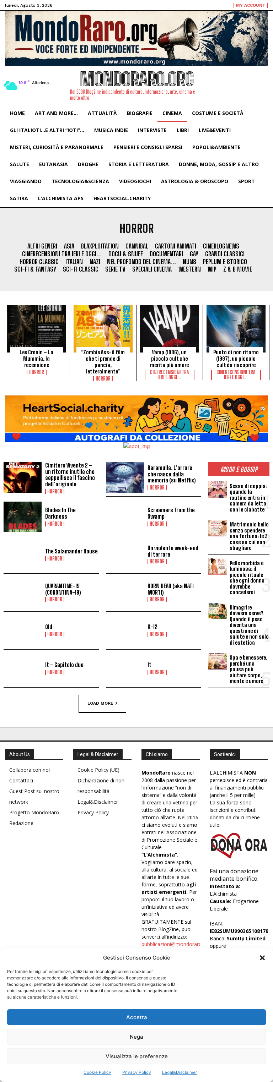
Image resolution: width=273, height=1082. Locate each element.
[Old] (23, 630)
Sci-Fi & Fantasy (35, 269)
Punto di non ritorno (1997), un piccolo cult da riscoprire (236, 358)
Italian (74, 262)
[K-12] (125, 630)
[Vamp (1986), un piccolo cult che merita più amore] (169, 329)
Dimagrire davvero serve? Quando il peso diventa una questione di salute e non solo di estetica (249, 625)
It (149, 664)
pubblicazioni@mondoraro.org (176, 944)
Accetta (136, 1017)
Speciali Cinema (152, 269)
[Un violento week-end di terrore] (125, 555)
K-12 (152, 626)
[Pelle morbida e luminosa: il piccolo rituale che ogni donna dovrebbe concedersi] (217, 566)
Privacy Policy (136, 1072)
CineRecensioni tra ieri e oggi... (62, 254)
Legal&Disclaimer (179, 1072)
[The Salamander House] (23, 555)
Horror (36, 372)
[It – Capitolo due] (23, 668)
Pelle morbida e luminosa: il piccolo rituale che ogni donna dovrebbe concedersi (247, 578)
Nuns (189, 262)
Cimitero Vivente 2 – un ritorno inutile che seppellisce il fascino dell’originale (70, 474)
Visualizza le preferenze (137, 1056)
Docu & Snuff (125, 254)
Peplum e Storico (225, 262)
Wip (212, 269)
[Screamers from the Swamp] (125, 517)
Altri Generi (42, 246)
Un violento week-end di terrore (173, 551)
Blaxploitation (100, 246)
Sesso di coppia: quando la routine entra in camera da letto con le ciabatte (248, 498)
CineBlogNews (221, 246)
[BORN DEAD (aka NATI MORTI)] (125, 592)
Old (48, 626)
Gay (194, 254)
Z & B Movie (237, 269)
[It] (125, 668)
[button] (262, 957)
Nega (136, 1036)
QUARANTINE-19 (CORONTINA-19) (63, 589)
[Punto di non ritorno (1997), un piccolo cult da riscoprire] (236, 329)
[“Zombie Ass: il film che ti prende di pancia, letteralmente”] (103, 329)
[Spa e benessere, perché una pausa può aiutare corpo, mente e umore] (217, 661)
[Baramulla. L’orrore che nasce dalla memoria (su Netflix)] (125, 477)
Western (189, 269)
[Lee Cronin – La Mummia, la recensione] (36, 329)
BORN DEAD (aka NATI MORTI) (171, 589)
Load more (100, 702)
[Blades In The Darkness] (23, 517)
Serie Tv (115, 269)
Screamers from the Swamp (171, 513)
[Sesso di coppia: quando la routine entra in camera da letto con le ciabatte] (217, 489)
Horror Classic (39, 262)
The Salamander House (71, 551)
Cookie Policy (97, 1072)
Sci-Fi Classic (80, 269)
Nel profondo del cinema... (141, 262)
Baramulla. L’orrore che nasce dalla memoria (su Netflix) (172, 473)
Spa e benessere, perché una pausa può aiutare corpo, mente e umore (248, 669)
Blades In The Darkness (60, 513)
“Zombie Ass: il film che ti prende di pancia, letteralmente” (103, 362)
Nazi (95, 262)
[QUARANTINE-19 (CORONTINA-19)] (23, 592)
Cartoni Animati (175, 246)
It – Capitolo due (64, 664)
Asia (69, 246)
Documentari (166, 254)
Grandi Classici (225, 254)
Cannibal (136, 246)
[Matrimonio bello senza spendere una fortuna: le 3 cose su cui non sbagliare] (217, 528)
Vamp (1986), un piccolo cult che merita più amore (169, 358)
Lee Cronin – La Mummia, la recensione (36, 358)
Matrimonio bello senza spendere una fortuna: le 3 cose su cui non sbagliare (249, 536)
